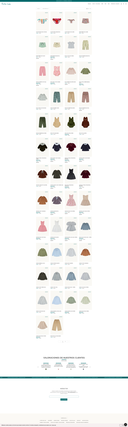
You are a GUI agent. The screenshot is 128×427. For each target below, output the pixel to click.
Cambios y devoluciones (44, 422)
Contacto (78, 420)
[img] (64, 359)
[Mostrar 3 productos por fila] (89, 9)
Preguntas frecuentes (70, 422)
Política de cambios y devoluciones (57, 422)
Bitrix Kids (42, 420)
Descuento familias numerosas (82, 422)
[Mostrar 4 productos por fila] (91, 9)
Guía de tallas (72, 420)
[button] (38, 83)
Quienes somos (56, 420)
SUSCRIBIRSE (64, 399)
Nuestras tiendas (64, 420)
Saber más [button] (54, 425)
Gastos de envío (85, 420)
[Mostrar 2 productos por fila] (87, 9)
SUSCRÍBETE (50, 420)
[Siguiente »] (68, 341)
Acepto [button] (123, 425)
